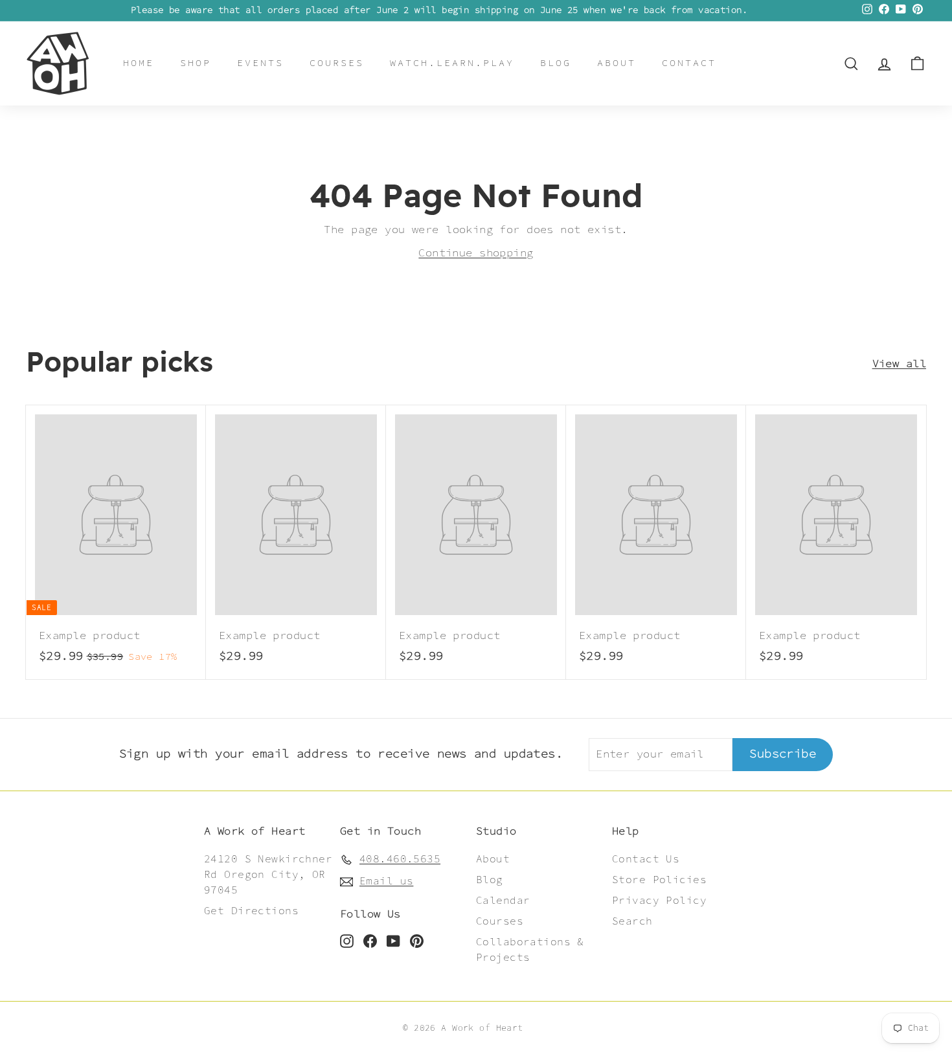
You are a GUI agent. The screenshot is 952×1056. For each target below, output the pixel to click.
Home (138, 63)
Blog (555, 63)
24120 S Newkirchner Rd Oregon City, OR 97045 (268, 875)
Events (260, 63)
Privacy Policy (659, 901)
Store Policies (659, 880)
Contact (689, 63)
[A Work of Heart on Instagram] (347, 941)
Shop (195, 63)
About (616, 63)
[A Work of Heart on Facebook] (370, 941)
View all (899, 364)
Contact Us (645, 859)
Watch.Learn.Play (452, 63)
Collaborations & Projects (530, 950)
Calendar (503, 901)
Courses (337, 63)
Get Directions (251, 911)
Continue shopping (475, 253)
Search (632, 922)
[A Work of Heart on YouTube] (393, 941)
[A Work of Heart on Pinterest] (417, 941)
